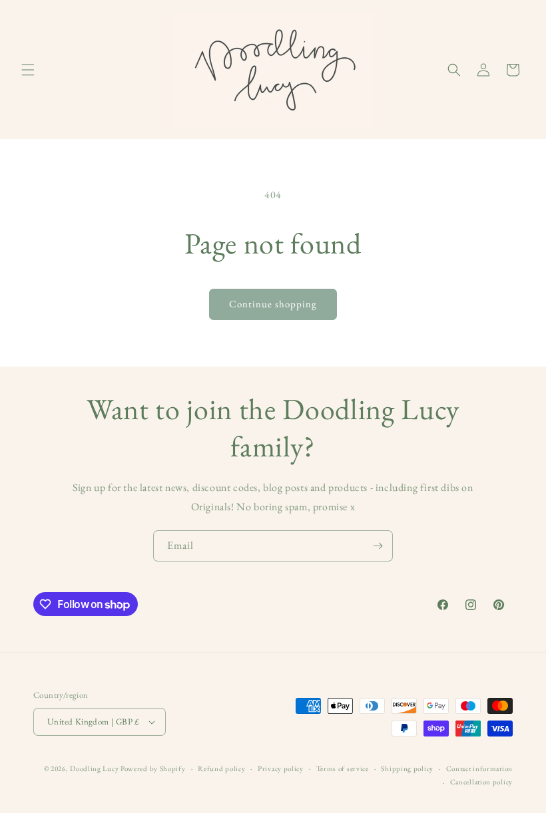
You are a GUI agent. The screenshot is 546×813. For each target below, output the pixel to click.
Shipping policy (407, 768)
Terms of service (342, 768)
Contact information (479, 768)
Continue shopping (273, 303)
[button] (28, 69)
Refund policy (221, 768)
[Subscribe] (377, 546)
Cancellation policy (481, 781)
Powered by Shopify (153, 768)
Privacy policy (281, 768)
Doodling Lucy (95, 768)
